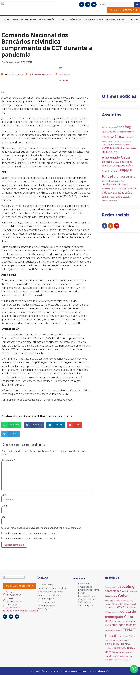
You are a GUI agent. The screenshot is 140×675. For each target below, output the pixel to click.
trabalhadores (107, 200)
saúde (121, 192)
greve (116, 177)
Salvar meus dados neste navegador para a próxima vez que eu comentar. (42, 528)
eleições (106, 161)
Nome (4, 495)
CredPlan (117, 148)
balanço (130, 132)
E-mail (4, 506)
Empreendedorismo (115, 19)
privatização (117, 188)
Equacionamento (110, 171)
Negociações (114, 181)
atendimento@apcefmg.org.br (22, 610)
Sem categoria (85, 605)
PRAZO (124, 185)
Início (6, 19)
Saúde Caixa (75, 19)
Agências (105, 128)
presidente (106, 189)
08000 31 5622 (13, 601)
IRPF (103, 181)
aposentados (110, 131)
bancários (108, 137)
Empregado (115, 162)
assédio (122, 132)
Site (3, 517)
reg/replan (112, 193)
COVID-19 (107, 147)
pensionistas (109, 184)
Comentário (8, 460)
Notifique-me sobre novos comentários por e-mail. (30, 533)
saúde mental (114, 197)
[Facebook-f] (81, 4)
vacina (114, 200)
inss (134, 177)
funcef (107, 176)
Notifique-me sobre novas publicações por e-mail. (30, 538)
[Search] (137, 4)
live (107, 181)
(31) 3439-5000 (13, 595)
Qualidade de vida (94, 19)
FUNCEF (63, 19)
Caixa (120, 136)
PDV (122, 181)
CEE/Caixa (110, 145)
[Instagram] (87, 4)
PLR (118, 184)
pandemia (63, 80)
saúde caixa (112, 655)
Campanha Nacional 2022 (123, 141)
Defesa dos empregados (24, 19)
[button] (11, 425)
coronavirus (64, 74)
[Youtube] (93, 4)
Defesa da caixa (128, 148)
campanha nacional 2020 (115, 601)
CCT (60, 68)
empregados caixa (120, 165)
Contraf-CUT (127, 145)
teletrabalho (126, 197)
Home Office (125, 176)
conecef (118, 145)
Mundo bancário (47, 19)
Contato (133, 19)
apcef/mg (112, 128)
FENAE (125, 170)
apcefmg (123, 127)
